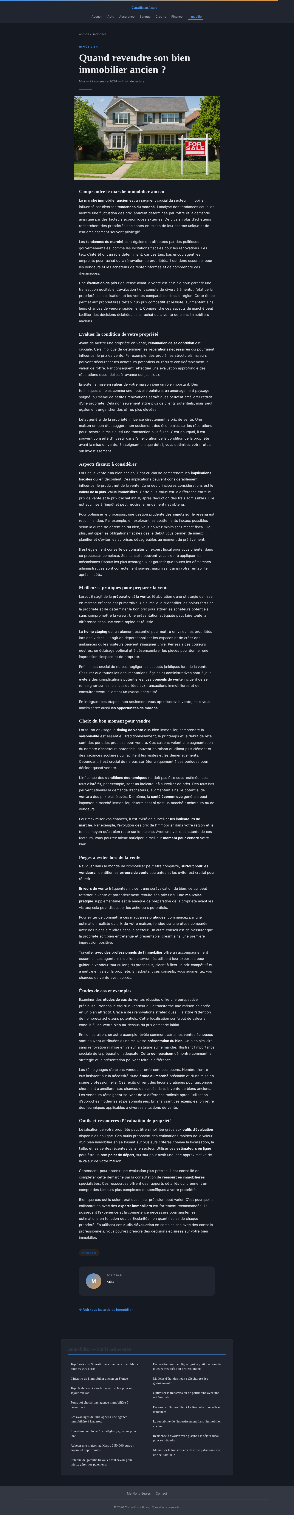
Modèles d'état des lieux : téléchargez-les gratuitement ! (180, 1381)
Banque (145, 16)
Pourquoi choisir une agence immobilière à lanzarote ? (99, 1405)
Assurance (127, 16)
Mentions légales (139, 1493)
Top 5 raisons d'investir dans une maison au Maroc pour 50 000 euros (105, 1366)
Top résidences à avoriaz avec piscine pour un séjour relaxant (102, 1390)
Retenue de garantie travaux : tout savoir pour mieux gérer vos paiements (101, 1462)
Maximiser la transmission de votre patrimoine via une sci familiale (186, 1452)
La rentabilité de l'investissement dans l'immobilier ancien (187, 1423)
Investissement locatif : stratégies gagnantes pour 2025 (103, 1433)
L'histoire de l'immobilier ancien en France (99, 1378)
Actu (110, 16)
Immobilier (195, 16)
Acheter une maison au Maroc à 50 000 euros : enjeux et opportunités (102, 1448)
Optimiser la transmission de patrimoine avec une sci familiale (186, 1395)
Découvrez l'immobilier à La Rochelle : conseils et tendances (187, 1409)
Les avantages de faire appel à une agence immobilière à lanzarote (99, 1419)
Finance (177, 16)
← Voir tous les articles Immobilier (106, 1310)
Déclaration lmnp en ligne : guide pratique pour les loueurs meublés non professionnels (187, 1366)
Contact (161, 1493)
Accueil (96, 16)
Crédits (161, 16)
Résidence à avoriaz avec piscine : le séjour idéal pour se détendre (186, 1438)
